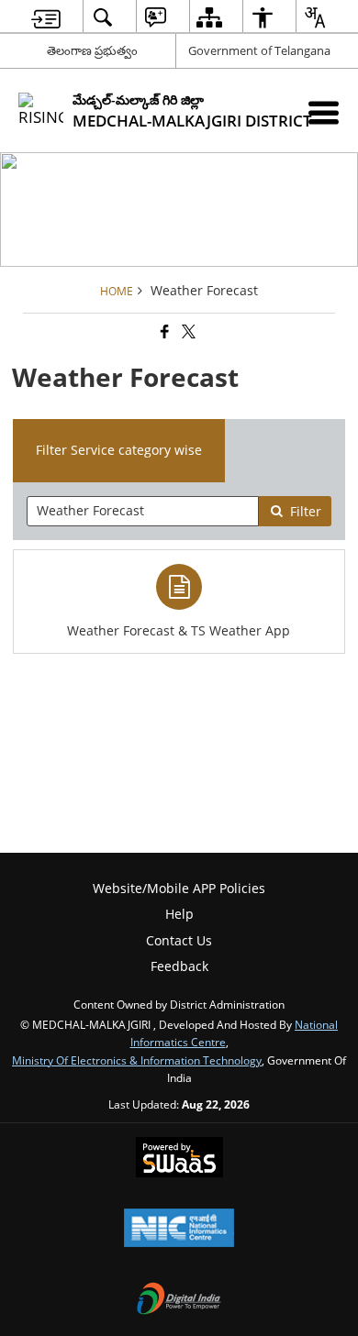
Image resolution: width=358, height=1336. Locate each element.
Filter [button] (305, 511)
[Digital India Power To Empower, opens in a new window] (179, 1300)
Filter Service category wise (119, 449)
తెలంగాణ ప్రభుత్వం (92, 50)
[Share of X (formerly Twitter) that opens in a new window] (187, 331)
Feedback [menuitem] (179, 966)
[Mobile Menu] (324, 112)
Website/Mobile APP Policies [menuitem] (179, 888)
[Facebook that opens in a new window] (163, 331)
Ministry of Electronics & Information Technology (137, 1060)
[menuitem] (46, 17)
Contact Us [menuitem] (179, 940)
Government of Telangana (259, 50)
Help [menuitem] (179, 913)
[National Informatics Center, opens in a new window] (179, 1229)
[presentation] (143, 511)
